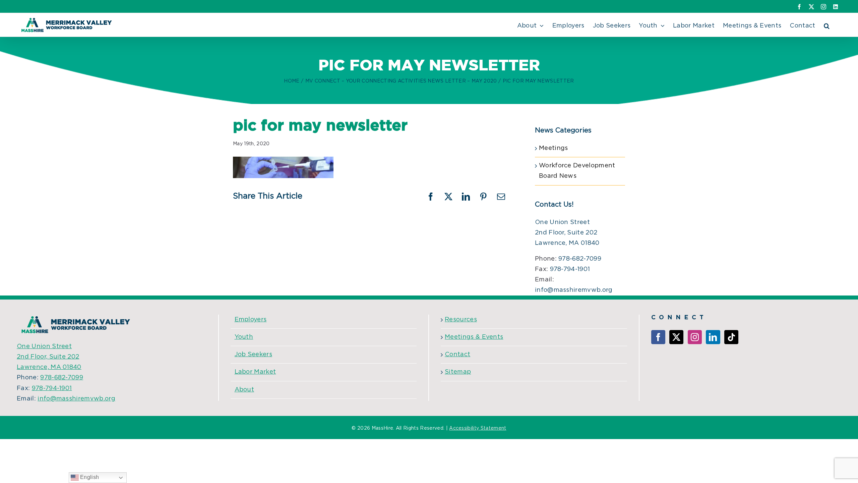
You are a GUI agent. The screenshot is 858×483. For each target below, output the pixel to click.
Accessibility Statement (477, 428)
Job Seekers (253, 355)
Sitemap (458, 372)
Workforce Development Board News (577, 171)
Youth (244, 337)
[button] (827, 25)
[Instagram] (695, 337)
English (89, 477)
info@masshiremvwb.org (574, 290)
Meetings (553, 148)
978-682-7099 (579, 259)
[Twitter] (676, 337)
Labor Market (255, 372)
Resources (461, 320)
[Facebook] (658, 337)
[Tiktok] (731, 337)
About (244, 390)
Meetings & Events (474, 337)
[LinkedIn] (713, 337)
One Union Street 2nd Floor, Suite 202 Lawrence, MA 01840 (567, 232)
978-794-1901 (570, 269)
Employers (251, 320)
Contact (457, 355)
